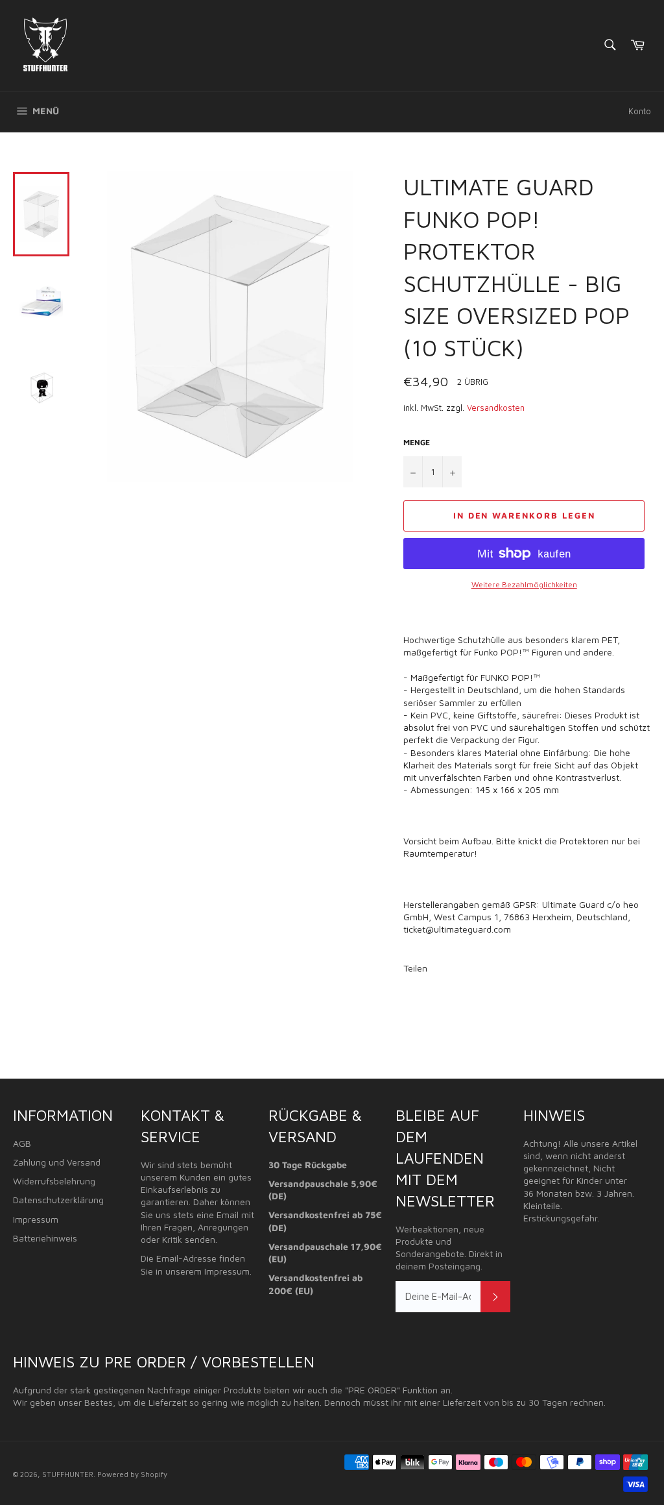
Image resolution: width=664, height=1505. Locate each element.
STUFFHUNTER (67, 1474)
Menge (416, 442)
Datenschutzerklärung (58, 1199)
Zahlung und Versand (57, 1162)
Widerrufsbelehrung (54, 1180)
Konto (639, 111)
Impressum (35, 1219)
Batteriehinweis (45, 1237)
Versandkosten (496, 407)
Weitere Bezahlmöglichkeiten (524, 584)
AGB (22, 1143)
